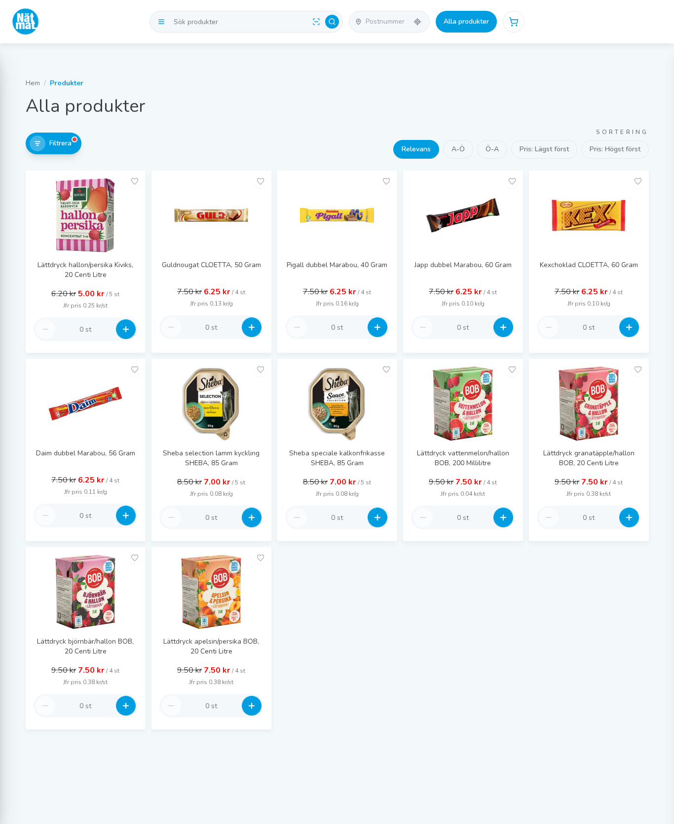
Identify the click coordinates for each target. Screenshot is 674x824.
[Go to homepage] (25, 21)
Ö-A (492, 149)
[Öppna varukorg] (513, 22)
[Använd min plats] (417, 22)
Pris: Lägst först (544, 149)
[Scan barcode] (316, 22)
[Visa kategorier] (161, 22)
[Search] (332, 22)
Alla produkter (466, 21)
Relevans (416, 149)
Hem (33, 83)
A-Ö (458, 149)
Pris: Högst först (615, 149)
